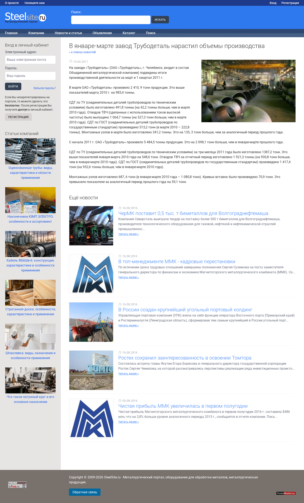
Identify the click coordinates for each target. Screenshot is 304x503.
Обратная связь (84, 492)
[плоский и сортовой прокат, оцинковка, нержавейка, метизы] (33, 17)
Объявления (102, 33)
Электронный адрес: (21, 52)
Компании (36, 33)
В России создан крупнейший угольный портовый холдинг (185, 310)
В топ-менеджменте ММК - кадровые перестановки (176, 261)
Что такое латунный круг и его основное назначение (30, 399)
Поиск (151, 33)
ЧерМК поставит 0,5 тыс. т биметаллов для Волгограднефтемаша (193, 213)
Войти (13, 86)
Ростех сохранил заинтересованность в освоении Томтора (184, 358)
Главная (11, 33)
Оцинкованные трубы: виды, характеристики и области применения (30, 173)
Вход (273, 3)
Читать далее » (128, 234)
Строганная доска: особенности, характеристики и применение (30, 311)
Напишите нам (35, 3)
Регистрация (290, 3)
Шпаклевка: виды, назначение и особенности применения (30, 355)
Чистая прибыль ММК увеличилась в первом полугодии (183, 406)
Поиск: (76, 12)
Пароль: (11, 68)
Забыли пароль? (44, 88)
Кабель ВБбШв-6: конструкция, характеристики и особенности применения (30, 265)
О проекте (12, 3)
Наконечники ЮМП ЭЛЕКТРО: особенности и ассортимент (30, 219)
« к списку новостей (82, 52)
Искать (160, 19)
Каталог (129, 33)
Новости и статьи (68, 33)
